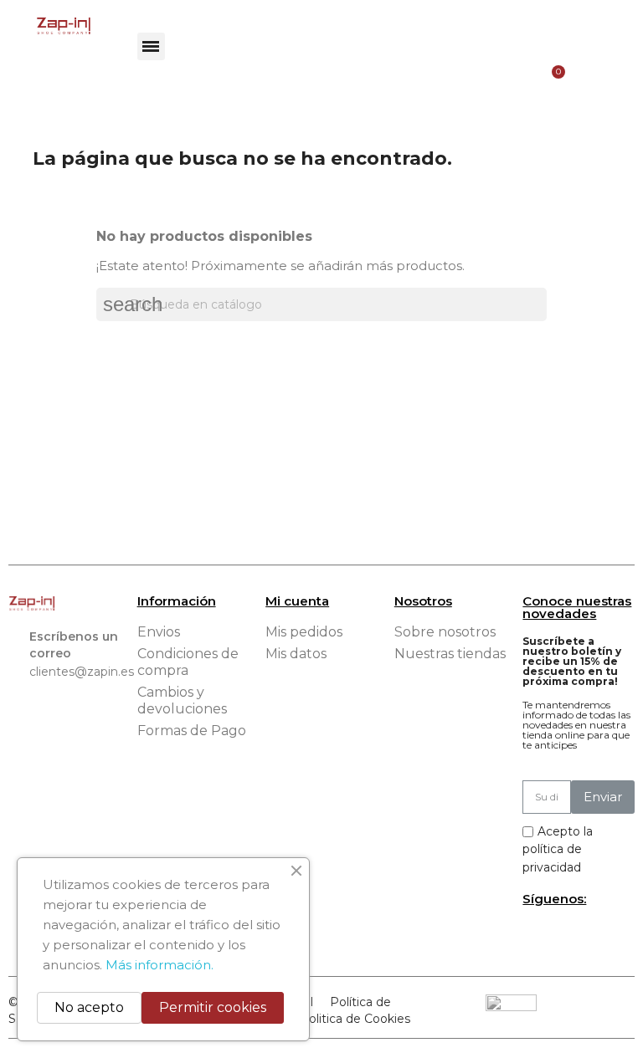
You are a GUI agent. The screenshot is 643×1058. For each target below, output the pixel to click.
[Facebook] (534, 933)
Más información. (159, 965)
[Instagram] (562, 933)
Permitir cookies (212, 1007)
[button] (151, 46)
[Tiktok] (589, 933)
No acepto (89, 1007)
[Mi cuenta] (584, 25)
